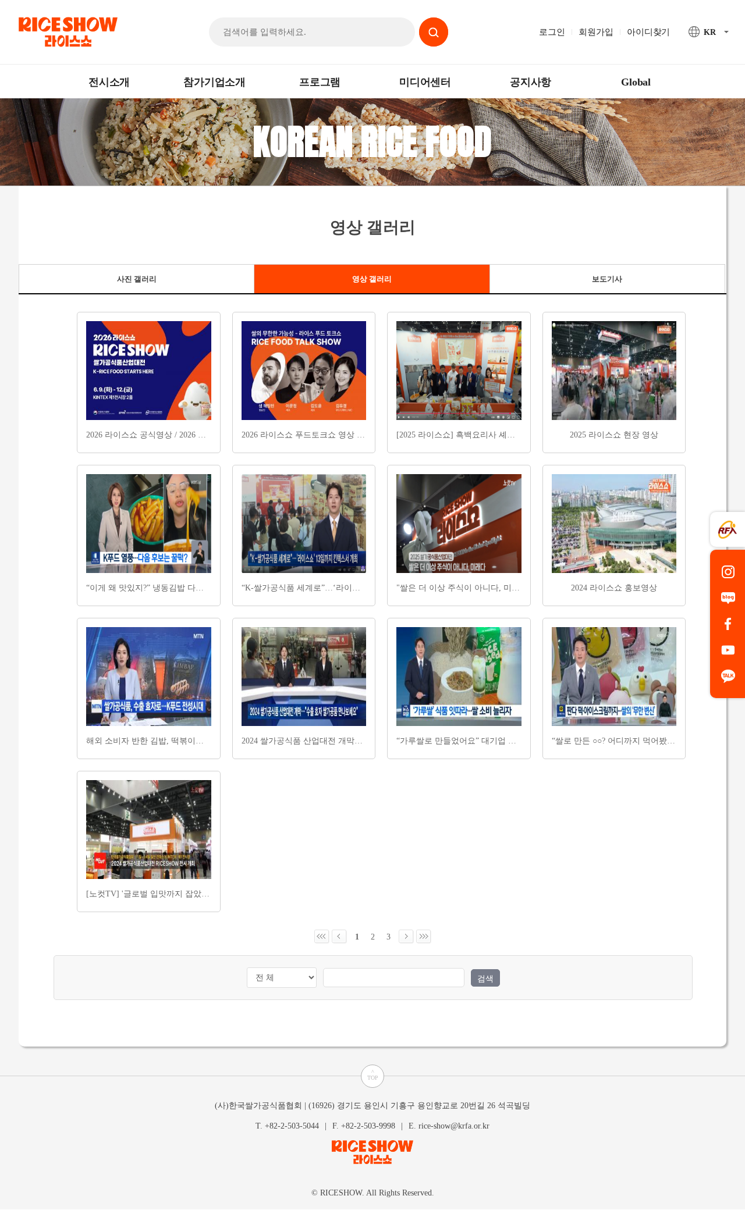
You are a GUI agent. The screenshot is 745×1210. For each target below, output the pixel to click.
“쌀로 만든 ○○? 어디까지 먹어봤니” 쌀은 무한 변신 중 (648, 740)
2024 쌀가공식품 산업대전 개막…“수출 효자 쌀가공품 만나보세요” (362, 740)
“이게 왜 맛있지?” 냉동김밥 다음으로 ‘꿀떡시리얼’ (177, 587)
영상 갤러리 (372, 279)
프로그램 (319, 82)
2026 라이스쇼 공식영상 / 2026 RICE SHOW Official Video (189, 434)
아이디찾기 (648, 32)
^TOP (372, 1075)
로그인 (552, 32)
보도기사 (607, 279)
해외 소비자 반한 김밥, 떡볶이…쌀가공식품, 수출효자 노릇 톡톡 (202, 740)
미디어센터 (425, 82)
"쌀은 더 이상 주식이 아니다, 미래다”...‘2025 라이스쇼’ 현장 (504, 587)
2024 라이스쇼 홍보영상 (614, 587)
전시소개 (109, 82)
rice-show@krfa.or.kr (453, 1126)
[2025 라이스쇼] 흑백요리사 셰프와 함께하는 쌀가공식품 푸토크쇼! (517, 434)
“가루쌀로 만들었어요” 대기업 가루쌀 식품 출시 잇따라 (496, 740)
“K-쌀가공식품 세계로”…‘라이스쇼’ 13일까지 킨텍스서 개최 (350, 587)
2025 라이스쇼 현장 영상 (614, 434)
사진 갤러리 (137, 279)
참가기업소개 (214, 82)
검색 (485, 978)
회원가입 (596, 32)
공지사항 (530, 82)
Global (636, 82)
